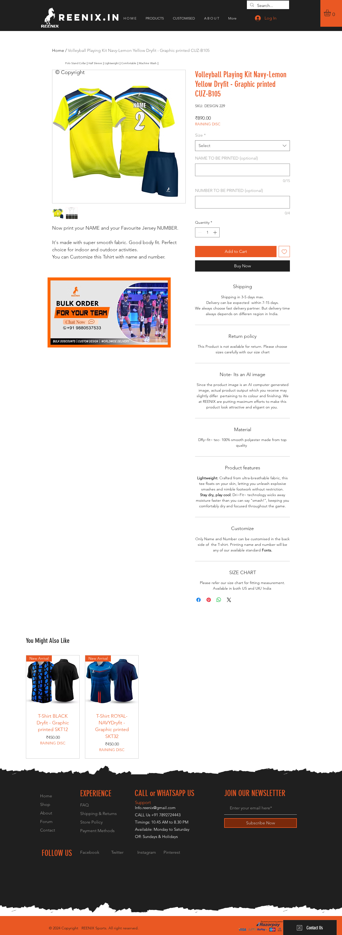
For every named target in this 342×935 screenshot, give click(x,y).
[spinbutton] (207, 232)
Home (58, 50)
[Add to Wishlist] (284, 251)
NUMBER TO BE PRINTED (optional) (229, 190)
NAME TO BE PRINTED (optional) (226, 158)
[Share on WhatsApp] (219, 600)
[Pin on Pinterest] (208, 600)
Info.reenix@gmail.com (155, 807)
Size (200, 135)
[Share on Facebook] (198, 600)
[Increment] (215, 232)
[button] (331, 12)
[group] (171, 707)
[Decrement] (199, 232)
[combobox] (242, 145)
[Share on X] (229, 600)
